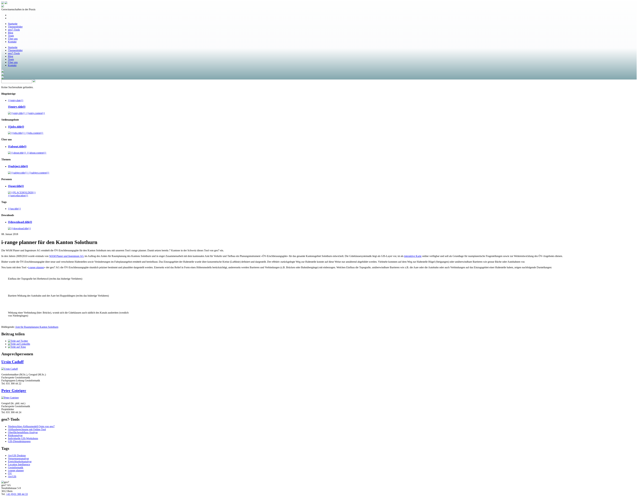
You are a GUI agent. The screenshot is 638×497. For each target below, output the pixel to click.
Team (11, 35)
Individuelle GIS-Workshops (23, 438)
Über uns (13, 38)
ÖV (10, 473)
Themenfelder (15, 26)
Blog (10, 32)
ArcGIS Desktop (17, 455)
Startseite (12, 23)
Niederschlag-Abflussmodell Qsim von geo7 (31, 426)
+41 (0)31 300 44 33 (17, 494)
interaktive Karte (413, 256)
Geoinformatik (15, 467)
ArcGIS (12, 476)
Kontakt (12, 41)
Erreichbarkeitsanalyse (20, 461)
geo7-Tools (14, 29)
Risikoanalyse (15, 435)
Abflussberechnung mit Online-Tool (27, 429)
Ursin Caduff (12, 362)
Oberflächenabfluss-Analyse (23, 432)
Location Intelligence (19, 464)
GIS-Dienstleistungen (19, 441)
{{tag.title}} (14, 208)
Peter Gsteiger (13, 390)
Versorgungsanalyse (18, 458)
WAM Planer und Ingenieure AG (66, 256)
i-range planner (36, 267)
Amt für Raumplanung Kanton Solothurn (36, 327)
